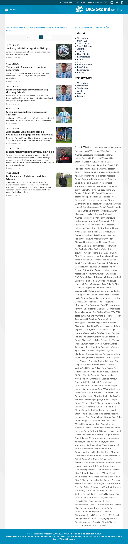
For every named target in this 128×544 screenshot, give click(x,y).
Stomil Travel (81, 413)
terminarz (113, 336)
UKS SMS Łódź (103, 406)
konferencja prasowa (85, 186)
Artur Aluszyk (93, 200)
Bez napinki (109, 417)
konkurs (89, 238)
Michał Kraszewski (84, 483)
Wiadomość (82, 85)
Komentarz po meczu (85, 469)
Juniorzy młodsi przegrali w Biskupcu (28, 48)
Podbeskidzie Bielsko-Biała (107, 476)
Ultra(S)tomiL (97, 326)
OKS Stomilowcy (84, 64)
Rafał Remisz (100, 235)
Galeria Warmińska (96, 315)
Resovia (112, 322)
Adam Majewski (96, 501)
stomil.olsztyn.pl (100, 263)
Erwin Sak (105, 253)
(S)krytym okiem (106, 441)
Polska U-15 (98, 231)
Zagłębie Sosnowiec (103, 459)
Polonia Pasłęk (92, 242)
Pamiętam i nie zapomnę (92, 357)
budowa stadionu (83, 221)
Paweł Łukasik (114, 207)
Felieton (81, 96)
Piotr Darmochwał (94, 417)
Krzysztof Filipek (100, 158)
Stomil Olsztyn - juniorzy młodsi (105, 403)
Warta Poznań (88, 350)
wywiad (101, 280)
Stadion (80, 51)
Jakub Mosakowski (84, 476)
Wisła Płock (102, 329)
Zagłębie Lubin (82, 347)
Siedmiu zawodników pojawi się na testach (26, 113)
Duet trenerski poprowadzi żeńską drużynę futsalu (27, 91)
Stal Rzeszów (108, 224)
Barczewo (79, 280)
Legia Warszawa (91, 151)
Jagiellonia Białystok (95, 287)
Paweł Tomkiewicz (100, 294)
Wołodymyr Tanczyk (104, 483)
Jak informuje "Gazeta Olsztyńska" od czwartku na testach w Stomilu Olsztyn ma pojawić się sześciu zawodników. (30, 119)
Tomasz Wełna (82, 452)
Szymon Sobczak (109, 497)
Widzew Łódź (112, 172)
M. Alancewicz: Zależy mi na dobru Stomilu (26, 178)
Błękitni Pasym (112, 228)
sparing (96, 252)
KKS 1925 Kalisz (91, 497)
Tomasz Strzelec (83, 210)
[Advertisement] (64, 19)
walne (87, 168)
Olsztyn (103, 168)
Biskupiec (79, 326)
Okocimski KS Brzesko (105, 179)
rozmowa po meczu (100, 371)
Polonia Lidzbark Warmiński (107, 455)
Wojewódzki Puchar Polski (87, 368)
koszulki (94, 196)
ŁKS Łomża (104, 413)
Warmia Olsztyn (108, 151)
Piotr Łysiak (111, 245)
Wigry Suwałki (82, 203)
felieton (84, 438)
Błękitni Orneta (105, 361)
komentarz (80, 445)
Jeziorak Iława (95, 301)
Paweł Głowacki (96, 273)
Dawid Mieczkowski (94, 427)
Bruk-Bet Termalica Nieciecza (100, 494)
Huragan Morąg (106, 242)
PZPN (98, 224)
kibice (102, 172)
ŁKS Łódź (93, 413)
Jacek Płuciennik (101, 221)
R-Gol (105, 336)
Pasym (113, 252)
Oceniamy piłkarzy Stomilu (88, 522)
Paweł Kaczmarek (107, 410)
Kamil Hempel (110, 399)
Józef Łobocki (100, 147)
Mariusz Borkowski (105, 462)
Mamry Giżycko (108, 200)
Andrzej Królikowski (84, 217)
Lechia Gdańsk (97, 333)
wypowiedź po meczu (93, 511)
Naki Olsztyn (81, 361)
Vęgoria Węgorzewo (105, 217)
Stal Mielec (92, 441)
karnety (78, 308)
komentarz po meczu (85, 462)
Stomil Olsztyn (84, 43)
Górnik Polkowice (83, 459)
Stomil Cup (82, 41)
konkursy (79, 238)
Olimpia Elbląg (93, 322)
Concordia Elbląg (83, 382)
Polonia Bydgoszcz (91, 378)
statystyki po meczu (107, 518)
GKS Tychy (89, 329)
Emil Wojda (111, 273)
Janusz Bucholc (110, 259)
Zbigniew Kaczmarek (102, 182)
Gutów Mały (81, 249)
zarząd (95, 168)
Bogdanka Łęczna (104, 350)
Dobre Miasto (113, 308)
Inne (79, 62)
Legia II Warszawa (91, 420)
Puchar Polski (90, 175)
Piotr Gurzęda (99, 525)
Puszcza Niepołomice (104, 154)
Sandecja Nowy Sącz (92, 389)
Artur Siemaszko (83, 231)
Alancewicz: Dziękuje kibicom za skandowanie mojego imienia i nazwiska (29, 133)
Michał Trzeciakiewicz (102, 382)
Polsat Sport (109, 466)
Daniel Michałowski (105, 193)
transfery (111, 235)
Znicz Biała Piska (83, 182)
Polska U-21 (88, 434)
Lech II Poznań (97, 504)
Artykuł (80, 91)
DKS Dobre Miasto (84, 277)
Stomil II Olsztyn (84, 46)
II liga (112, 158)
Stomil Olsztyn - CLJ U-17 (99, 515)
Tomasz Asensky (112, 480)
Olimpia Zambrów (91, 375)
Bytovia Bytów (88, 298)
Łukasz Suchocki (83, 158)
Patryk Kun (88, 270)
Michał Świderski (106, 175)
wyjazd (90, 214)
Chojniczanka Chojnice (95, 308)
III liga (112, 329)
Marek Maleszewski (91, 473)
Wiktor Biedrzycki (111, 389)
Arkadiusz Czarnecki (100, 347)
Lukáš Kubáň (106, 487)
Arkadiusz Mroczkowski (106, 270)
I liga (88, 326)
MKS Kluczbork (104, 469)
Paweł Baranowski (84, 179)
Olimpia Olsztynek (104, 354)
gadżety (79, 175)
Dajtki (103, 207)
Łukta (104, 322)
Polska (78, 193)
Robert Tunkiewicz (104, 214)
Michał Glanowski (102, 340)
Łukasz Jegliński (82, 228)
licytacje (100, 298)
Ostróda (90, 224)
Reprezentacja (83, 56)
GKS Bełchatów (110, 392)
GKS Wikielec (99, 161)
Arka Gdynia (108, 284)
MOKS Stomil (83, 67)
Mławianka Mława (103, 277)
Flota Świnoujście (110, 368)
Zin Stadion (91, 280)
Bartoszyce (80, 392)
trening (95, 210)
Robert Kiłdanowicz (84, 448)
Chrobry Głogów (103, 434)
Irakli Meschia (97, 452)
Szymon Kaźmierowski (91, 343)
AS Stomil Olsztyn (92, 336)
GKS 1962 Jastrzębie (96, 490)
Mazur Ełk (110, 231)
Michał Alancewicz (97, 291)
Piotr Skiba (80, 256)
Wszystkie (82, 38)
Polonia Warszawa (83, 396)
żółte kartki (80, 315)
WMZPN (115, 312)
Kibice (80, 59)
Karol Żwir (111, 189)
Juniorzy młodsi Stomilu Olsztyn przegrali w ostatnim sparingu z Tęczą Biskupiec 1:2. (28, 53)
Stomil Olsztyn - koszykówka (89, 480)
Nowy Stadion (83, 54)
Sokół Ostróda (97, 245)
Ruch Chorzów (112, 452)
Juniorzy (81, 48)
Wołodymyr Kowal (84, 455)
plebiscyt (91, 256)
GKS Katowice (94, 392)
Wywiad (81, 93)
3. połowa (86, 525)
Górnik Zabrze (110, 343)
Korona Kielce (82, 333)
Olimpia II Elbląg (107, 431)
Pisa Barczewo (92, 305)
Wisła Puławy (101, 238)
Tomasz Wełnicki (110, 445)
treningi (109, 326)
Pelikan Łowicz (91, 172)
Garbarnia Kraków (83, 235)
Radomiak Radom (89, 410)
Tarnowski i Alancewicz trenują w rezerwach (26, 68)
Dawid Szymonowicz (110, 305)
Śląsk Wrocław (93, 445)
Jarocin (78, 259)
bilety (77, 189)
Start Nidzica (98, 228)
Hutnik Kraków (82, 371)
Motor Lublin (81, 273)
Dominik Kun (114, 165)
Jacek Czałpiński (83, 263)
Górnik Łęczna (112, 357)
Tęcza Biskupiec (93, 284)
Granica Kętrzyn (109, 378)
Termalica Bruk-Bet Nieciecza (89, 385)
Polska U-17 (88, 193)
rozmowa (113, 186)
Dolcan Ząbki (81, 301)
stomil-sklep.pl (82, 196)
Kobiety (80, 72)
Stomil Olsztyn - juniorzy (93, 189)
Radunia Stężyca (113, 504)
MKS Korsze (93, 364)
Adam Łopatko (113, 298)
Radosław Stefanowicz (101, 203)
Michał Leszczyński (92, 259)
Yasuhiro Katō (91, 431)
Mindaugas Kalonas (84, 354)
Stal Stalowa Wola (101, 312)
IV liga (89, 165)
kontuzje (79, 168)
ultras (110, 291)
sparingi (117, 277)
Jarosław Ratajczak (92, 466)
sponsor (110, 315)
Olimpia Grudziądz (97, 249)
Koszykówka (83, 70)
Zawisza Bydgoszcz (99, 266)
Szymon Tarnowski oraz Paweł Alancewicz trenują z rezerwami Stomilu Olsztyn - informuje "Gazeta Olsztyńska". (27, 75)
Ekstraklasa (104, 196)
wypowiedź (101, 186)
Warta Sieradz (109, 473)
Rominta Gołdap (97, 319)
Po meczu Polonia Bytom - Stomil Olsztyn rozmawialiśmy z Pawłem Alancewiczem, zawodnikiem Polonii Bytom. (29, 139)
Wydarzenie (82, 88)
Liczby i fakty (81, 501)
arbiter (103, 165)
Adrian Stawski (91, 487)
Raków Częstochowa (85, 406)
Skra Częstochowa (84, 508)
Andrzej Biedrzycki (84, 154)
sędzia (96, 165)
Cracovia (93, 361)
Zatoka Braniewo (83, 312)
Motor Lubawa (107, 364)
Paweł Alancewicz (84, 340)
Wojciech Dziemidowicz (108, 256)
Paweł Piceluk (82, 403)
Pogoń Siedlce (82, 245)
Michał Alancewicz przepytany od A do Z (30, 151)
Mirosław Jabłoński (104, 448)
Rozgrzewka (100, 508)
